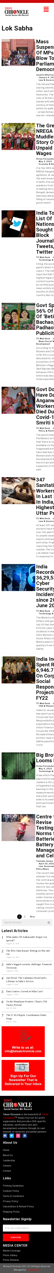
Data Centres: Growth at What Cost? (24, 991)
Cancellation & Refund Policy (18, 1206)
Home (6, 1150)
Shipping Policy (11, 1211)
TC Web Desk (43, 257)
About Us (8, 1155)
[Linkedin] (25, 1136)
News (42, 341)
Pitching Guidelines (13, 1185)
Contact (7, 1170)
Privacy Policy (10, 1201)
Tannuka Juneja (44, 861)
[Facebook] (5, 1136)
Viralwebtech (33, 1270)
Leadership (9, 1160)
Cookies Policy (11, 1191)
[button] (46, 9)
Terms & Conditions (13, 1196)
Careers (7, 1165)
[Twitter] (12, 1136)
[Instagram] (18, 1136)
